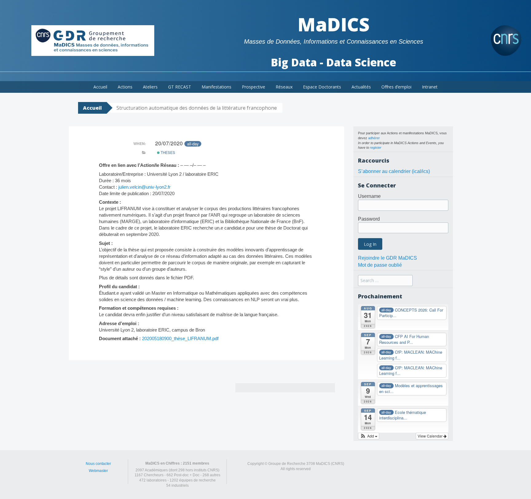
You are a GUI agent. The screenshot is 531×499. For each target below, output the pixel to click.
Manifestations (216, 87)
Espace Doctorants (322, 87)
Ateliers (150, 87)
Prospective (253, 87)
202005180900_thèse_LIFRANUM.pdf (180, 338)
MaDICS (333, 24)
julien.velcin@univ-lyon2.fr (144, 187)
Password (369, 219)
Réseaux (284, 87)
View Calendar (430, 435)
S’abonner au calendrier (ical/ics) (394, 171)
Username (369, 196)
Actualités (361, 87)
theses (167, 152)
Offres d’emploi (396, 87)
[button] (368, 436)
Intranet (430, 87)
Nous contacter (98, 464)
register (375, 147)
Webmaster (98, 471)
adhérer (374, 138)
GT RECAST (179, 87)
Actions (125, 87)
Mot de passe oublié (380, 265)
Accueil (100, 87)
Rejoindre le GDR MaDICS (387, 258)
